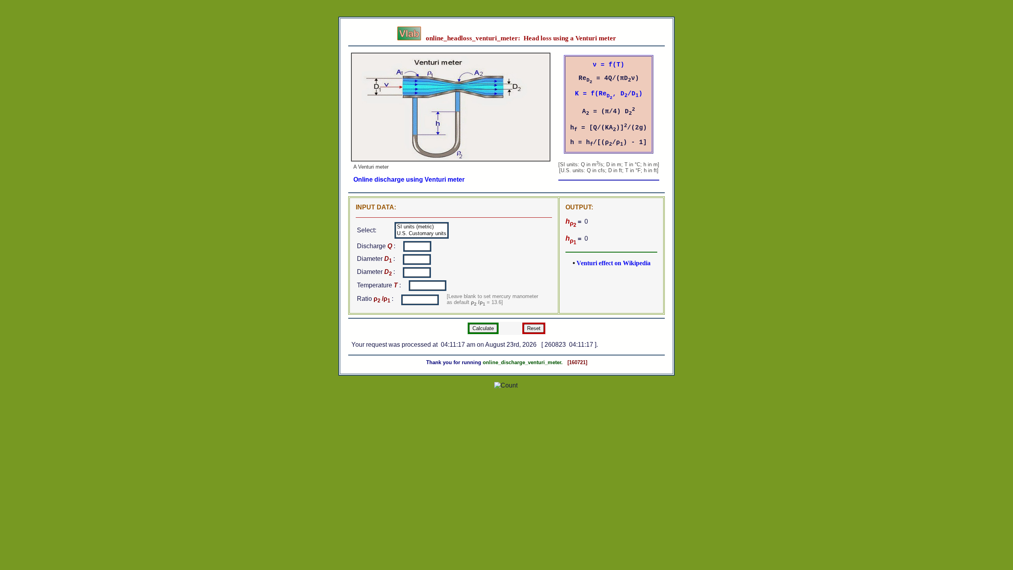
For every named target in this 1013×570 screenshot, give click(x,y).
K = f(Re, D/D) (609, 93)
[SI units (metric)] (421, 227)
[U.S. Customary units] (421, 233)
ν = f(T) (608, 64)
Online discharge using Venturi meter (409, 179)
